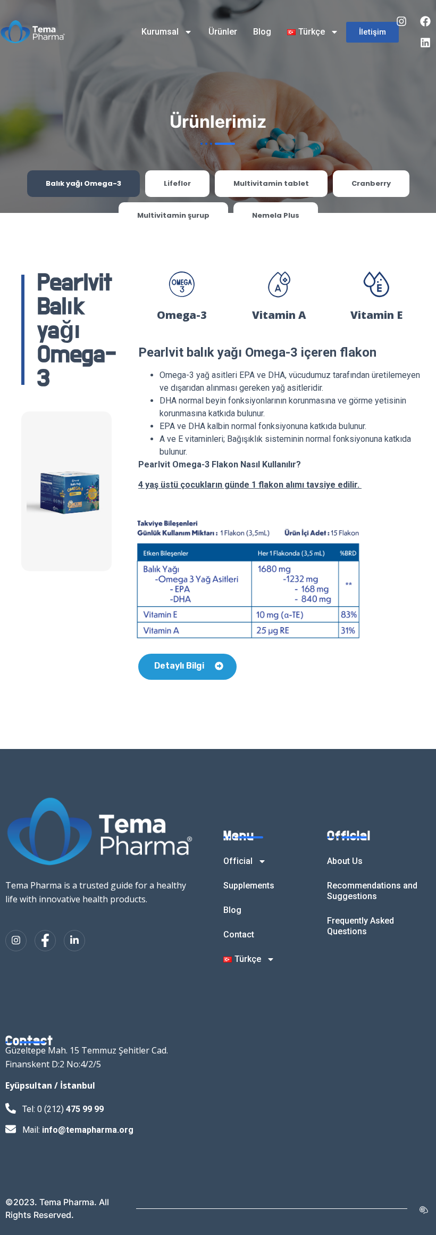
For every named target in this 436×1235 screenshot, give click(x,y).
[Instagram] (401, 21)
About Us (345, 861)
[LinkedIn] (74, 940)
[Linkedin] (425, 42)
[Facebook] (425, 21)
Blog (262, 32)
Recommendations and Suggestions (372, 890)
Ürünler (222, 32)
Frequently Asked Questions (360, 926)
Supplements (248, 885)
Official (238, 861)
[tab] (83, 183)
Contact (238, 934)
